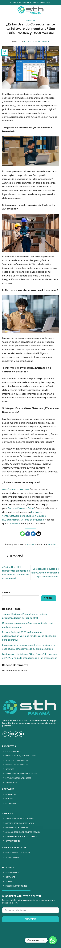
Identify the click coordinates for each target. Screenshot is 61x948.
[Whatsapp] (53, 940)
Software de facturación (22, 515)
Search (6, 592)
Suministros (13, 519)
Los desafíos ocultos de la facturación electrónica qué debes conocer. (45, 572)
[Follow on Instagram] (10, 733)
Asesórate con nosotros (15, 489)
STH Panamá (43, 41)
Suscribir (30, 919)
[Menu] (4, 10)
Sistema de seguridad (32, 519)
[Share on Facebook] (27, 533)
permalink (52, 544)
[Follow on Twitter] (15, 733)
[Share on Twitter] (33, 533)
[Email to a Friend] (38, 533)
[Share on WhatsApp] (22, 533)
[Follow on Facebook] (5, 733)
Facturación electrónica (21, 508)
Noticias (30, 20)
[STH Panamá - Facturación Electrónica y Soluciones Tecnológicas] (30, 10)
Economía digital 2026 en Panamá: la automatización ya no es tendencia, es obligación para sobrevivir (29, 636)
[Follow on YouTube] (21, 733)
